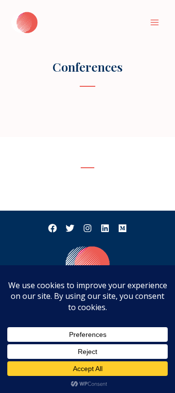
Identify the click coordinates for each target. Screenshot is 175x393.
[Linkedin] (105, 228)
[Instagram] (87, 228)
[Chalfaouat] (24, 22)
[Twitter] (70, 228)
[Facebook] (52, 228)
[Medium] (122, 228)
